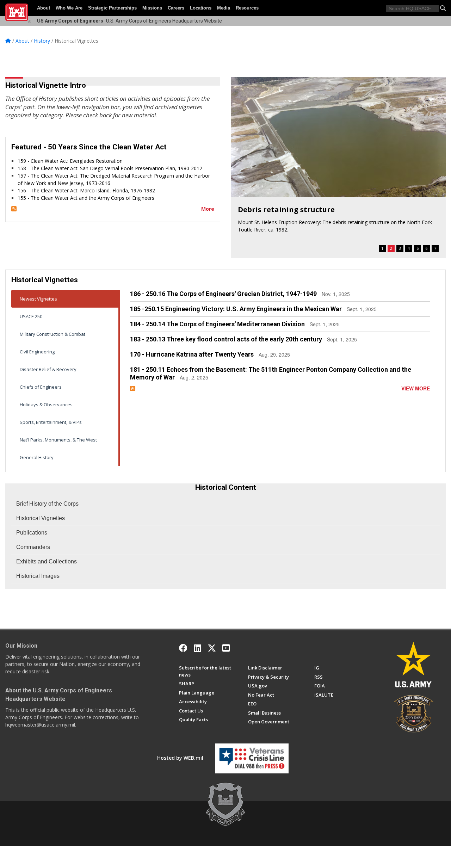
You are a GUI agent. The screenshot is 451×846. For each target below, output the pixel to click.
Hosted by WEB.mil (180, 757)
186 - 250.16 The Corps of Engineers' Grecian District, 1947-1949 (223, 293)
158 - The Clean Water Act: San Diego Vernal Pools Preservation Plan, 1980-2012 (110, 168)
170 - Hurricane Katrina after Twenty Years (192, 354)
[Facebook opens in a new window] (183, 648)
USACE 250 (31, 316)
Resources (247, 8)
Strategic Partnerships (112, 8)
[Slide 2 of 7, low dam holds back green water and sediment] (338, 137)
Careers (176, 8)
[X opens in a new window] (212, 648)
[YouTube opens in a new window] (226, 648)
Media (223, 8)
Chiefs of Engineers (41, 387)
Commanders (33, 547)
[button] (443, 8)
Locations (200, 8)
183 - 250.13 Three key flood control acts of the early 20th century (226, 339)
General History (37, 457)
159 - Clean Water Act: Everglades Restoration (70, 161)
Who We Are (69, 8)
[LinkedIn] (197, 648)
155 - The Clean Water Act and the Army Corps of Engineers (86, 197)
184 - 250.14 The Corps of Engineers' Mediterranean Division (217, 324)
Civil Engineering (37, 351)
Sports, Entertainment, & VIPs (51, 422)
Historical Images (38, 576)
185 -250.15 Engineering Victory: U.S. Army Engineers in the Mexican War (236, 309)
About (43, 8)
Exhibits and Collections (46, 561)
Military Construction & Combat (52, 334)
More (207, 208)
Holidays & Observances (46, 404)
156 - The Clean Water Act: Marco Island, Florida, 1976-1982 (86, 190)
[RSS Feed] (14, 208)
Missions (152, 8)
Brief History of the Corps (47, 504)
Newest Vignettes (38, 299)
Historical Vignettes (40, 518)
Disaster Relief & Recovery (48, 369)
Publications (31, 533)
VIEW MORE (415, 388)
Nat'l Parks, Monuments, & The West (58, 440)
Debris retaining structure (286, 209)
